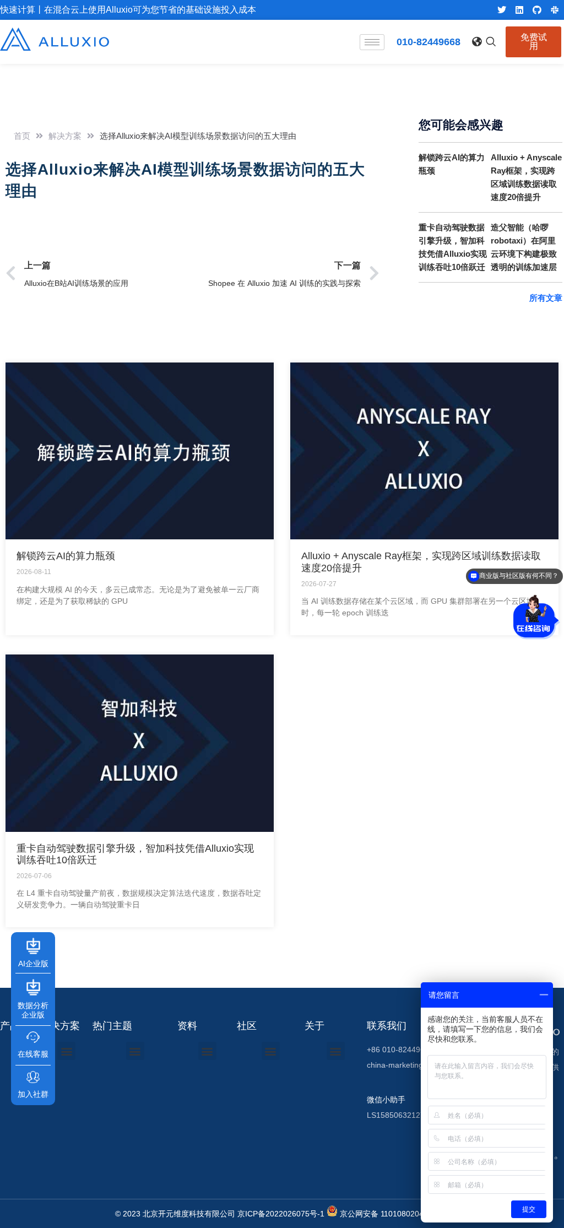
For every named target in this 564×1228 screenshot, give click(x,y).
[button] (476, 40)
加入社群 (33, 1094)
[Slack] (554, 10)
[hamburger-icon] (372, 42)
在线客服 (33, 1054)
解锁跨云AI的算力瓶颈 (66, 555)
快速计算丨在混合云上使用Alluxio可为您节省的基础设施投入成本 (128, 9)
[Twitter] (502, 10)
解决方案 (65, 135)
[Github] (537, 10)
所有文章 (545, 297)
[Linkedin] (519, 10)
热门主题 (112, 1025)
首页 (22, 135)
